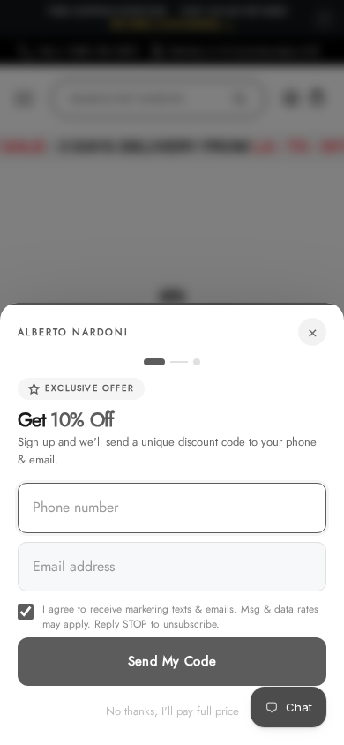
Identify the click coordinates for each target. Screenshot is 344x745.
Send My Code (172, 661)
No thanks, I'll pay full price (172, 711)
